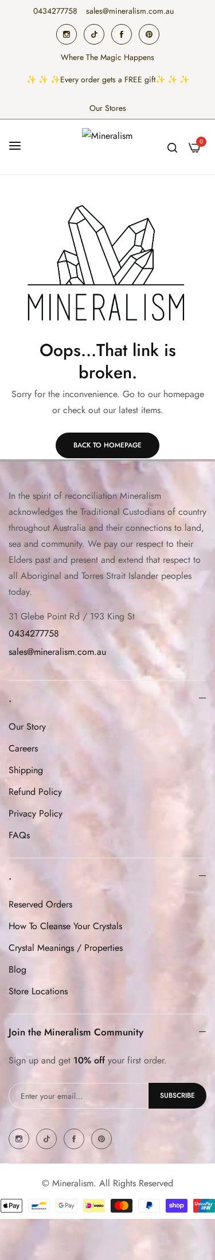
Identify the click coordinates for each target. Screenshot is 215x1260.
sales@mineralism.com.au (57, 651)
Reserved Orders (40, 904)
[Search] (172, 147)
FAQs (19, 835)
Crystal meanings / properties (66, 947)
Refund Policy (35, 791)
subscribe (177, 1095)
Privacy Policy (35, 813)
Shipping (26, 770)
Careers (23, 748)
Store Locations (38, 991)
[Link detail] (66, 34)
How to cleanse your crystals (65, 926)
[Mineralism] (108, 147)
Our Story (27, 726)
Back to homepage (107, 445)
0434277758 (34, 633)
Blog (17, 969)
